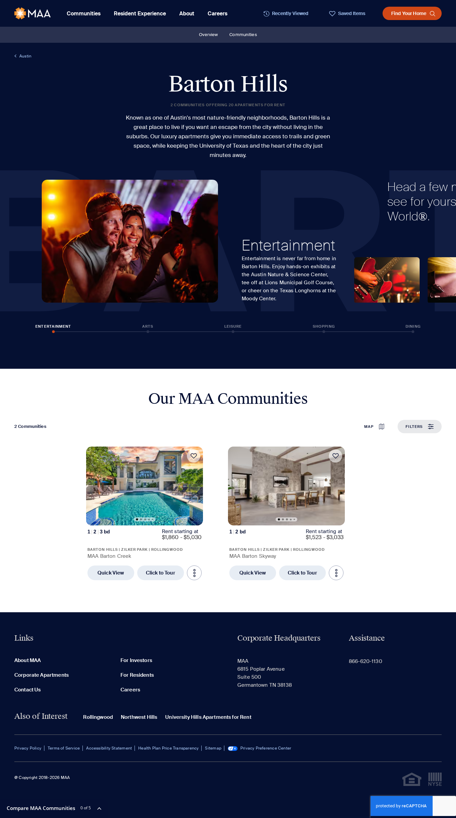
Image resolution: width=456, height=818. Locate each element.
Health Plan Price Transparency (168, 748)
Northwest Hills (139, 717)
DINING (413, 326)
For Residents (137, 675)
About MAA (27, 660)
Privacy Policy (27, 748)
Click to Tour (160, 572)
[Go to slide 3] (145, 519)
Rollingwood (98, 717)
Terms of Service (64, 748)
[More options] (194, 572)
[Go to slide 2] (141, 519)
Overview (208, 34)
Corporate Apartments (41, 675)
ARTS (147, 326)
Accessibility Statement (109, 748)
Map (369, 426)
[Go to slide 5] (152, 519)
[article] (144, 513)
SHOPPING (324, 326)
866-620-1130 (365, 661)
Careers (217, 13)
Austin (25, 56)
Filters (414, 426)
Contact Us (27, 689)
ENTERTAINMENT (53, 326)
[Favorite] (193, 456)
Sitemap (213, 748)
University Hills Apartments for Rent (208, 717)
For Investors (136, 660)
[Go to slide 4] (149, 519)
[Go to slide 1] (137, 519)
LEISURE (233, 326)
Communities (243, 34)
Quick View (110, 572)
